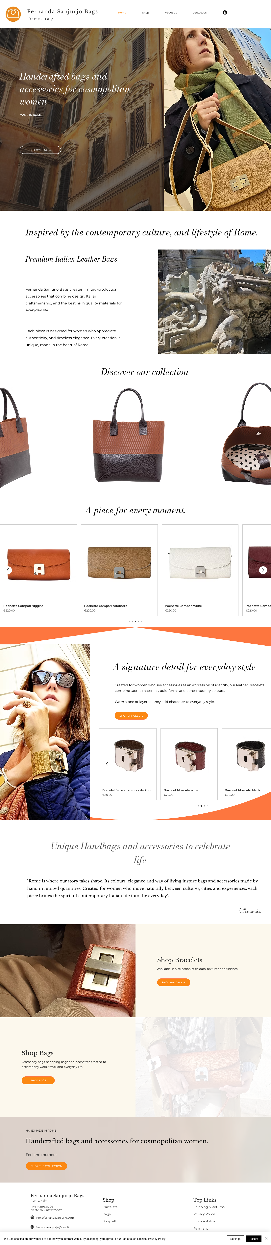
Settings (235, 1239)
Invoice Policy (204, 1221)
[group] (135, 570)
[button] (128, 440)
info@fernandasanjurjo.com (55, 1217)
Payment (200, 1228)
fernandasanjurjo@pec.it (52, 1227)
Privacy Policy (204, 1214)
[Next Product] (263, 570)
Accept (254, 1239)
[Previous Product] (8, 570)
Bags (107, 1214)
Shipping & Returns (209, 1207)
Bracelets (110, 1207)
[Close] (266, 1238)
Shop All (109, 1221)
